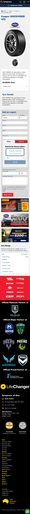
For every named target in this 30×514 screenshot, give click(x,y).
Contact (4, 473)
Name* (4, 120)
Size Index (4, 489)
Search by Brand (6, 446)
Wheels (4, 452)
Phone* (4, 125)
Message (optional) (7, 176)
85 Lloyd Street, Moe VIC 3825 (14, 402)
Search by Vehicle (6, 442)
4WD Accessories (6, 459)
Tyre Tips (4, 449)
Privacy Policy (9, 189)
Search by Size (6, 444)
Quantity (22, 115)
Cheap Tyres (5, 495)
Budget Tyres (5, 493)
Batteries (4, 461)
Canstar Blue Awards (7, 491)
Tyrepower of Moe (16, 5)
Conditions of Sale (20, 510)
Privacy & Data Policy (11, 510)
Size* (3, 115)
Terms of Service (20, 189)
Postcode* (5, 136)
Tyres (3, 440)
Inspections (5, 463)
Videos (4, 482)
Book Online (6, 475)
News (4, 480)
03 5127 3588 (9, 405)
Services (4, 458)
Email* (4, 130)
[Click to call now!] (20, 2)
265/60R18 (24, 254)
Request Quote (8, 194)
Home (4, 11)
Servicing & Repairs (7, 465)
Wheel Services (6, 469)
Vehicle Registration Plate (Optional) (9, 170)
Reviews (4, 484)
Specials (4, 471)
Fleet (3, 477)
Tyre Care (4, 448)
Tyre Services (5, 467)
